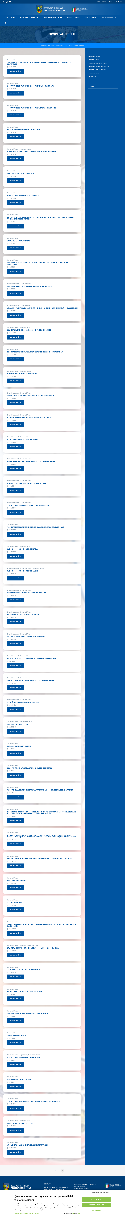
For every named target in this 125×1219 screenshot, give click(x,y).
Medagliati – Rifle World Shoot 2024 (20, 174)
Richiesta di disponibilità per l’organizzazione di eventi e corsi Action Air (35, 352)
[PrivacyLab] (76, 1213)
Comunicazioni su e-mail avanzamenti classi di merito (27, 1014)
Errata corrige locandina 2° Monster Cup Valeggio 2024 (28, 505)
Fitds (13, 18)
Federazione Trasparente (29, 18)
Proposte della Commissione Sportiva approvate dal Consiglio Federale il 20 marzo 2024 (40, 790)
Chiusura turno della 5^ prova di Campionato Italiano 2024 (29, 286)
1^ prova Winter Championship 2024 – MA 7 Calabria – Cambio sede (31, 108)
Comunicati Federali (13, 60)
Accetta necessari (96, 1205)
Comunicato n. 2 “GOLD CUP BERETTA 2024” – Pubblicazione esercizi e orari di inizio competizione (37, 263)
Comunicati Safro (25, 1120)
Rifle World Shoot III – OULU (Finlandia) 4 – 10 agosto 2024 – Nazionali (33, 948)
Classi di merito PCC (14, 903)
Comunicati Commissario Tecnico (30, 945)
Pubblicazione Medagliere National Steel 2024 (24, 992)
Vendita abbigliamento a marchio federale (23, 439)
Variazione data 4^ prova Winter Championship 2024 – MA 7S (29, 418)
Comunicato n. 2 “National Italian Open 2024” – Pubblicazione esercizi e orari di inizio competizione (39, 63)
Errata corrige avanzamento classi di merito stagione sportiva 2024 (33, 1101)
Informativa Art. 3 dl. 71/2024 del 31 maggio (23, 615)
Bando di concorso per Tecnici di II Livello (22, 549)
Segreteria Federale (26, 721)
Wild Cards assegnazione (16, 881)
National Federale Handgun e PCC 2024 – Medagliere (26, 637)
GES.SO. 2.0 (111, 1)
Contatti (104, 1)
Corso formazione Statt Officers (20, 1123)
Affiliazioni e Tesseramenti (52, 18)
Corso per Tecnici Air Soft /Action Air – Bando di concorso (29, 768)
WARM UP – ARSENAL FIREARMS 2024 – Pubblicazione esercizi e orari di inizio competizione (40, 859)
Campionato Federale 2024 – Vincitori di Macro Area (26, 593)
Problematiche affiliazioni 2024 (19, 1079)
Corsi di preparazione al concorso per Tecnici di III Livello (29, 330)
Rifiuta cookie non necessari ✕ (100, 1192)
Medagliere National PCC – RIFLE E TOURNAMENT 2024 (26, 483)
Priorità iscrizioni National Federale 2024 (22, 702)
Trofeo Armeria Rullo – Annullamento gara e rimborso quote (30, 680)
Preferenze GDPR (96, 1210)
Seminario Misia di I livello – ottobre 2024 (22, 374)
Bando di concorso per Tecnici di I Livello (22, 571)
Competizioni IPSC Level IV (16, 1036)
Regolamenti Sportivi (34, 1055)
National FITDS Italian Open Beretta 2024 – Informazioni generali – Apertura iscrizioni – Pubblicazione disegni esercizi (40, 218)
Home (98, 1)
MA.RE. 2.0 (119, 1)
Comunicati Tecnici (25, 149)
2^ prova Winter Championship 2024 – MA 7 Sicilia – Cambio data (30, 86)
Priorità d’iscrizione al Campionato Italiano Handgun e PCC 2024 (31, 658)
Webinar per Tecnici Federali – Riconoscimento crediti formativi (31, 152)
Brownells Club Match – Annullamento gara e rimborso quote (31, 461)
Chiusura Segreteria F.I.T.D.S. (17, 724)
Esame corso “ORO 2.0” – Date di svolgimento (23, 970)
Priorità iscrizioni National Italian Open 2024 (24, 130)
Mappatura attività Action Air (18, 241)
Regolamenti (23, 1055)
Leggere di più (14, 71)
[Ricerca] (5, 23)
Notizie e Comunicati (109, 18)
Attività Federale (91, 18)
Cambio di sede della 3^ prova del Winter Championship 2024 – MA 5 (32, 396)
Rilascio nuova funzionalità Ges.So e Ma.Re (23, 195)
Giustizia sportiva (73, 18)
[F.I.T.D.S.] (62, 9)
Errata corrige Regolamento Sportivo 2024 (23, 1057)
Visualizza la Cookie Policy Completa (27, 1213)
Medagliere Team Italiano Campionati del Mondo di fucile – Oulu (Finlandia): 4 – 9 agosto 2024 (42, 308)
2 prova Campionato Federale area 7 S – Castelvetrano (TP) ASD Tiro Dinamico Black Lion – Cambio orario (41, 925)
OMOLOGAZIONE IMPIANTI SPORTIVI (19, 746)
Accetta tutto (96, 1199)
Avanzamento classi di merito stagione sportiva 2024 (27, 1145)
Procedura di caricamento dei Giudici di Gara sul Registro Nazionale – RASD (35, 527)
